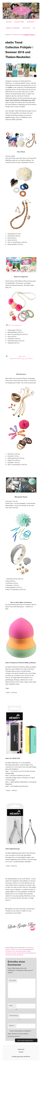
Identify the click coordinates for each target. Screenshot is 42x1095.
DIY (34, 28)
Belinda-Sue (30, 34)
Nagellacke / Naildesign (12, 28)
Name (12, 1005)
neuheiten (8, 953)
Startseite (9, 22)
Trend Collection (21, 953)
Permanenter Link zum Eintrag (14, 955)
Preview (17, 949)
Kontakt (21, 1052)
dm (14, 951)
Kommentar (12, 980)
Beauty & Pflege (19, 22)
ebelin (29, 951)
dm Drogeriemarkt (21, 951)
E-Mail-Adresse (14, 1016)
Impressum (21, 1049)
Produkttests (30, 22)
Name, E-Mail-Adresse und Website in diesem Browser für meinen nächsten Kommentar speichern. (19, 1033)
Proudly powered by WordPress (21, 1056)
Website (11, 1025)
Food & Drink (26, 28)
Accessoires (30, 947)
